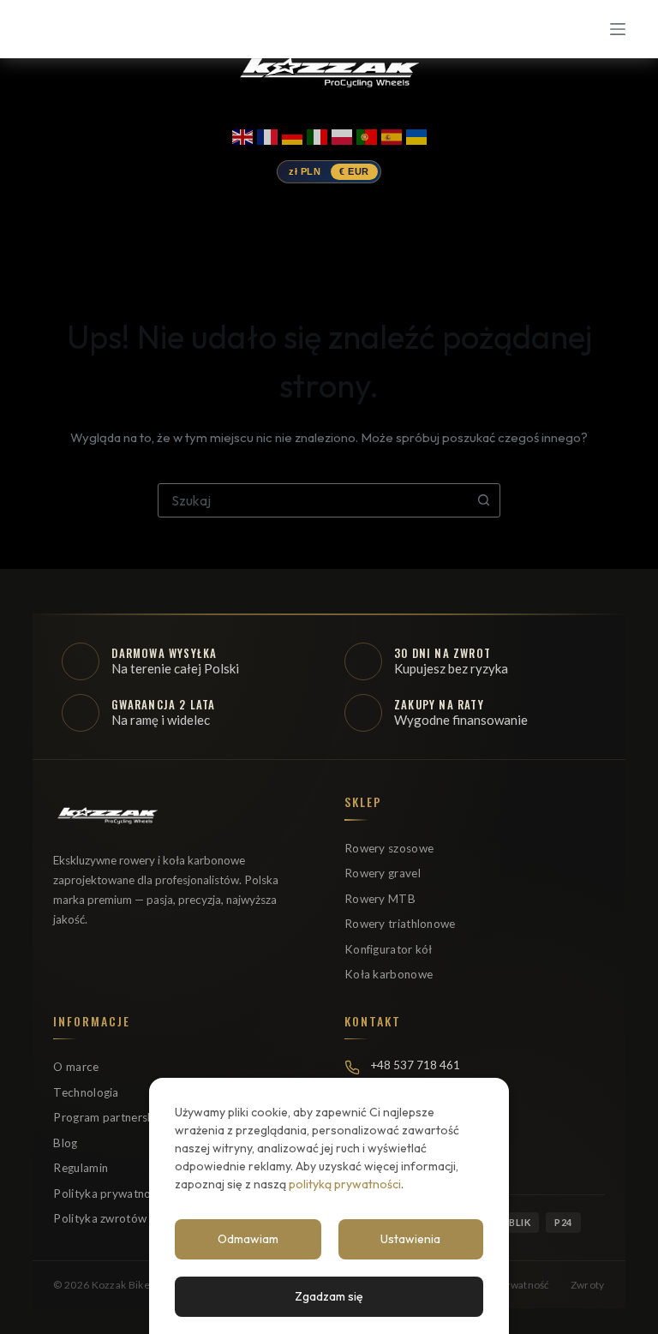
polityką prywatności (345, 1184)
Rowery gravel (382, 873)
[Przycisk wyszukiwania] (483, 500)
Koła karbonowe (388, 974)
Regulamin (80, 1168)
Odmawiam (248, 1239)
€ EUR (354, 171)
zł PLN (304, 171)
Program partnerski (104, 1117)
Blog (65, 1143)
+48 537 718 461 (415, 1065)
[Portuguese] (366, 134)
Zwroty (588, 1284)
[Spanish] (391, 134)
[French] (267, 134)
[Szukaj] (82, 29)
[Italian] (317, 134)
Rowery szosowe (389, 848)
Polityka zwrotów (100, 1218)
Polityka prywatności (109, 1193)
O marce (76, 1067)
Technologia (85, 1092)
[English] (242, 134)
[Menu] (617, 29)
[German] (292, 134)
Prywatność (522, 1284)
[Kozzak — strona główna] (328, 71)
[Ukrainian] (416, 134)
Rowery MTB (380, 899)
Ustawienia (410, 1239)
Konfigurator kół (388, 949)
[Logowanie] (43, 29)
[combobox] (313, 500)
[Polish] (342, 134)
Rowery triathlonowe (400, 923)
